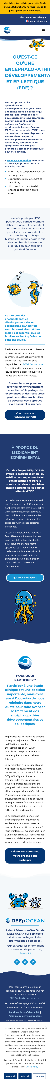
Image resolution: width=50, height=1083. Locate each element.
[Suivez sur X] (25, 962)
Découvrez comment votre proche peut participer (25, 855)
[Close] (46, 1027)
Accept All (10, 1076)
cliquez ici (25, 953)
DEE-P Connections (33, 364)
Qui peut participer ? (25, 577)
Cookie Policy (32, 1066)
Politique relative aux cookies (25, 1015)
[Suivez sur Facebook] (17, 962)
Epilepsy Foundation (19, 160)
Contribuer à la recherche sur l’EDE (25, 415)
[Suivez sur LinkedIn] (33, 962)
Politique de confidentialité (24, 1012)
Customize (39, 1076)
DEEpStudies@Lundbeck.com (24, 998)
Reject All (25, 1076)
